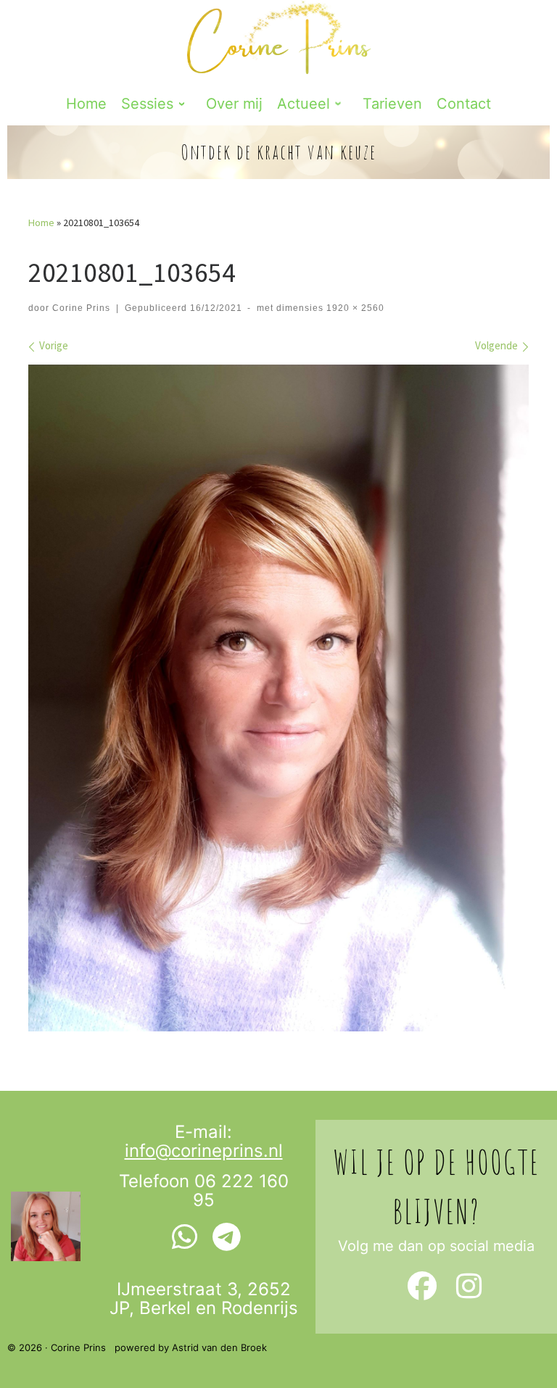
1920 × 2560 (353, 308)
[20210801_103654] (278, 698)
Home (41, 222)
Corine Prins (81, 308)
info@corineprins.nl (204, 1150)
